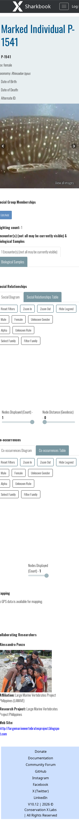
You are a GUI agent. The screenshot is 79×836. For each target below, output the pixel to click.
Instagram (40, 778)
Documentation (40, 758)
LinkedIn (40, 797)
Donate (41, 751)
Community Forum (41, 764)
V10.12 (33, 804)
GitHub (40, 771)
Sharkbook (38, 6)
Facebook (40, 784)
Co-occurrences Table (52, 450)
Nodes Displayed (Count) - (17, 415)
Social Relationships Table (42, 297)
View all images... (65, 182)
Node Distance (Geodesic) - (58, 415)
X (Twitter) (40, 791)
